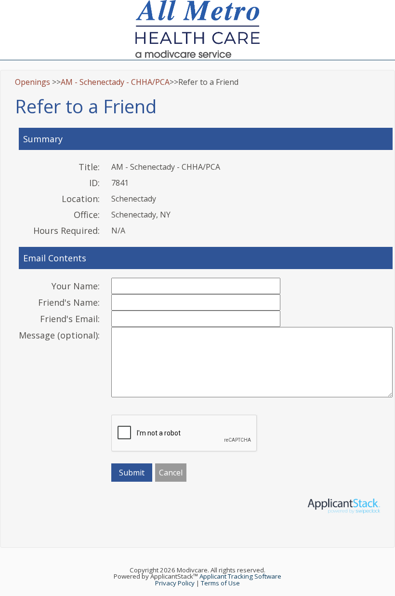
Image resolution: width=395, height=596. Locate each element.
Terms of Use (220, 583)
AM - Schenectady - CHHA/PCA (115, 82)
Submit (131, 472)
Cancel (171, 472)
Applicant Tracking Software (240, 576)
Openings (32, 82)
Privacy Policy (175, 583)
